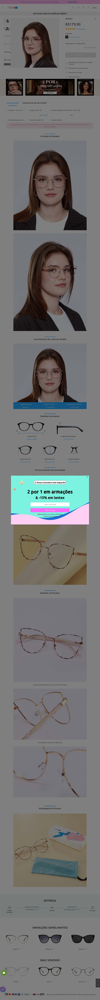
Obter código (50, 510)
